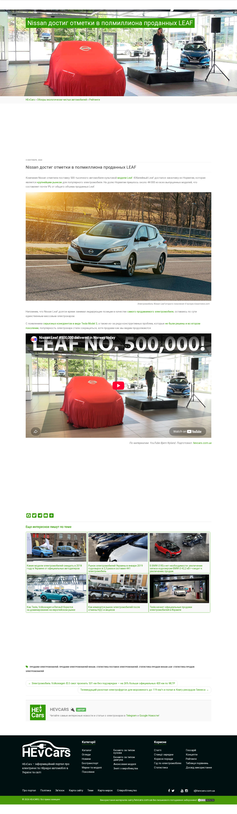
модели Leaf (124, 177)
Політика (45, 790)
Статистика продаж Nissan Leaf (155, 667)
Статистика (161, 767)
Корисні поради (163, 758)
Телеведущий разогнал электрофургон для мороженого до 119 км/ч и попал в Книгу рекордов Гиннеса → (144, 689)
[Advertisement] (118, 132)
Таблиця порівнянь (197, 763)
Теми (90, 790)
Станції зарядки (163, 754)
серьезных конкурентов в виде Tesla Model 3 (70, 323)
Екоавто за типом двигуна (124, 758)
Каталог (87, 750)
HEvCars (30, 99)
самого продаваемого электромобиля (150, 311)
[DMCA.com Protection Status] (206, 800)
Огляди (86, 754)
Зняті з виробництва (125, 768)
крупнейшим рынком (49, 182)
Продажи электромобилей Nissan (77, 667)
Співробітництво (127, 790)
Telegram (131, 715)
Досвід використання (199, 767)
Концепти (191, 754)
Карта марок (105, 790)
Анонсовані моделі (124, 764)
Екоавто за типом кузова (124, 751)
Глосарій (191, 750)
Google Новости (149, 715)
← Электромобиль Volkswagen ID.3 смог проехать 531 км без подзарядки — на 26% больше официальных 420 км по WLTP (101, 683)
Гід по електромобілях (167, 763)
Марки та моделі (92, 767)
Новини (86, 758)
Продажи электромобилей (44, 667)
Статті (157, 750)
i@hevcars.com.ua (204, 790)
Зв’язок (60, 790)
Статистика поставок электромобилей (117, 667)
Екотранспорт (90, 763)
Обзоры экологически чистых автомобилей (62, 99)
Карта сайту (76, 790)
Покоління (88, 771)
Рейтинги (94, 99)
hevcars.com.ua (202, 443)
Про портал (29, 790)
